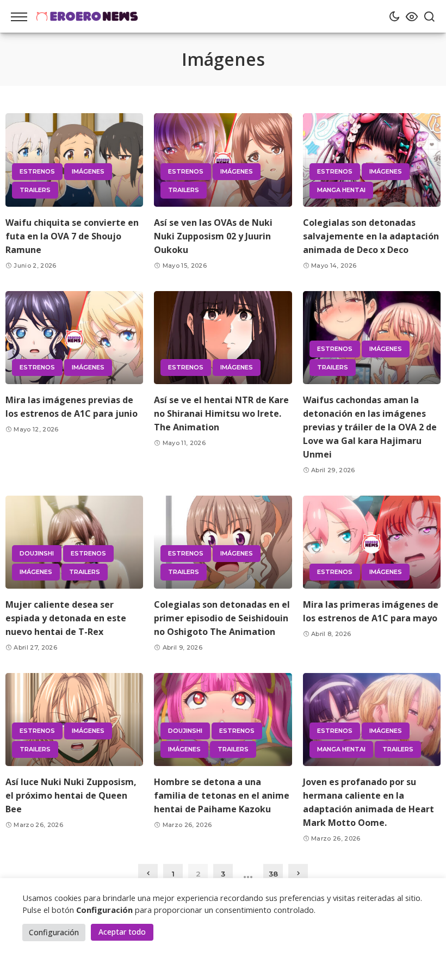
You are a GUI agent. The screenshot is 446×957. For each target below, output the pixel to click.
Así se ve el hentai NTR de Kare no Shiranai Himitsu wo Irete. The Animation (221, 413)
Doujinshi (37, 553)
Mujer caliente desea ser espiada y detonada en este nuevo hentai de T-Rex (65, 618)
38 (273, 873)
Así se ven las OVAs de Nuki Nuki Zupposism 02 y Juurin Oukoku (213, 236)
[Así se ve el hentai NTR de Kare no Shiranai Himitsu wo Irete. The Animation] (223, 337)
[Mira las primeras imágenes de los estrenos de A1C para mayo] (372, 542)
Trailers (35, 190)
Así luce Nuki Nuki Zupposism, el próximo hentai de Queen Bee (71, 795)
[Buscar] (426, 16)
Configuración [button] (54, 932)
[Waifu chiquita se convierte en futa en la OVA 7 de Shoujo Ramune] (74, 159)
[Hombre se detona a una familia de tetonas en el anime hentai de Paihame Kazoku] (223, 719)
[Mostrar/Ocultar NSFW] (409, 16)
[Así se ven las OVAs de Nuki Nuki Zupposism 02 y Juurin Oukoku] (223, 159)
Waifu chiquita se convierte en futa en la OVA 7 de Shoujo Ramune (72, 236)
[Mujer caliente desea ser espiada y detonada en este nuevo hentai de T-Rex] (74, 542)
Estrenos (37, 171)
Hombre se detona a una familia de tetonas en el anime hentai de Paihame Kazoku (221, 795)
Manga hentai (341, 190)
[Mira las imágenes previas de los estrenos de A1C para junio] (74, 337)
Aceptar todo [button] (122, 932)
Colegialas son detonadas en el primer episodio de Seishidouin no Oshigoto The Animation (222, 618)
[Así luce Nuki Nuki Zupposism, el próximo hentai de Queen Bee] (74, 719)
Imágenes (88, 171)
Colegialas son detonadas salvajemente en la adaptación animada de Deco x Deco (371, 236)
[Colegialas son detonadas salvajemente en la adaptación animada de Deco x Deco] (372, 159)
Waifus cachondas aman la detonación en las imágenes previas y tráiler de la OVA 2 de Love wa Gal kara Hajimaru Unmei (370, 427)
